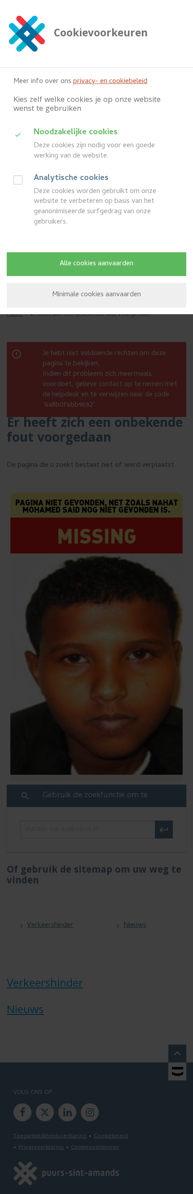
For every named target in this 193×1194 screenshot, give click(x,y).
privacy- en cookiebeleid (110, 82)
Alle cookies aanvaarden (96, 264)
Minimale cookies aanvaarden (96, 295)
